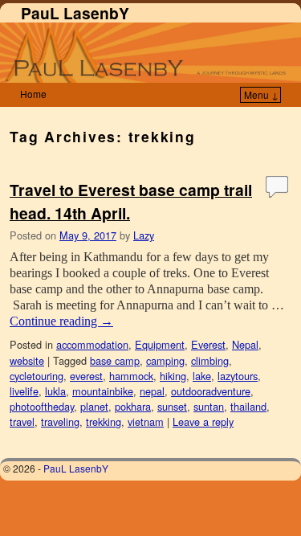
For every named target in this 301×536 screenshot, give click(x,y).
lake (202, 375)
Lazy (143, 235)
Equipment (160, 344)
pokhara (133, 406)
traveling (60, 421)
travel (22, 421)
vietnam (146, 421)
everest (86, 375)
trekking (103, 421)
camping (165, 360)
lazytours (238, 375)
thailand (248, 406)
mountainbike (102, 391)
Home (33, 93)
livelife (24, 391)
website (27, 360)
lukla (55, 391)
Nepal (245, 344)
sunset (172, 406)
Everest (208, 344)
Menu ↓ (261, 94)
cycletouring (36, 375)
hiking (173, 375)
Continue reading (61, 321)
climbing (210, 360)
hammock (131, 375)
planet (94, 406)
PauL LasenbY (75, 13)
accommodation (92, 344)
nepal (152, 391)
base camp (115, 360)
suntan (208, 406)
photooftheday (42, 406)
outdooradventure (210, 391)
